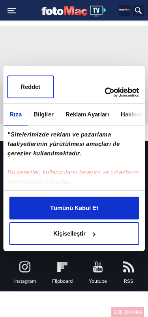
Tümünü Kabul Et (74, 208)
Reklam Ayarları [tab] (87, 114)
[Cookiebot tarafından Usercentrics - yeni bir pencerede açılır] (105, 92)
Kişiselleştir (69, 233)
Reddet (30, 86)
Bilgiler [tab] (43, 114)
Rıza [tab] (15, 114)
